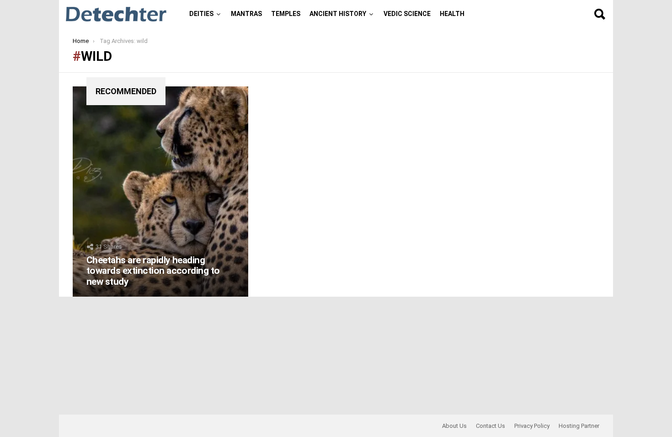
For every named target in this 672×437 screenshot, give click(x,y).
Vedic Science (407, 13)
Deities (201, 13)
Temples (285, 13)
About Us (454, 425)
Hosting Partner (579, 425)
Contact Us (490, 425)
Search (599, 14)
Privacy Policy (531, 425)
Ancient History (337, 13)
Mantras (246, 13)
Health (452, 13)
